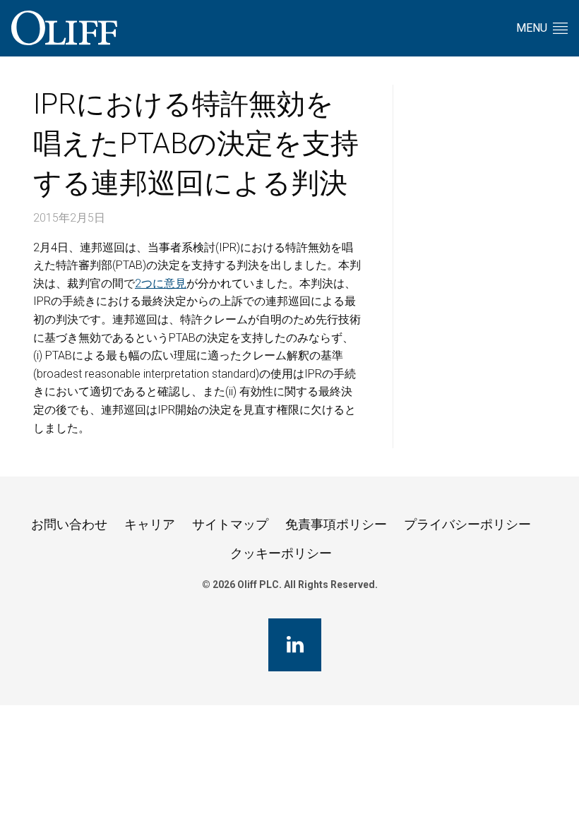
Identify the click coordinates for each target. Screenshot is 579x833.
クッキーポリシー (281, 553)
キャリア (149, 524)
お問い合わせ (69, 524)
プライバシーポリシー (467, 524)
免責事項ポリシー (336, 524)
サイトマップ (230, 524)
